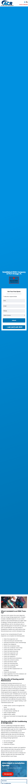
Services (4, 780)
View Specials (8, 774)
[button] (27, 2)
